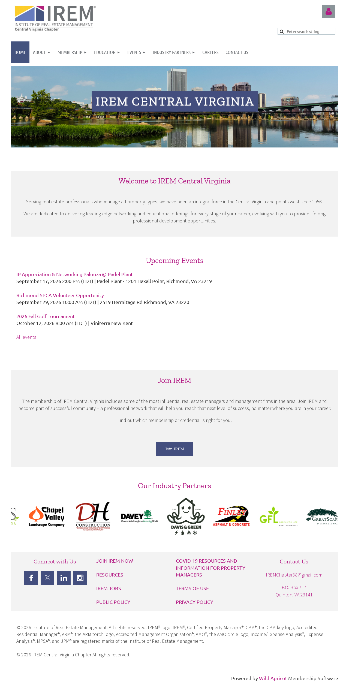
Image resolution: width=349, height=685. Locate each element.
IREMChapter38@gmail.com (294, 575)
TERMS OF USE (192, 588)
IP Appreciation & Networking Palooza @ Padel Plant (74, 274)
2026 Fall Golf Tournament (45, 316)
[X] (47, 578)
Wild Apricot (273, 678)
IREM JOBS (108, 588)
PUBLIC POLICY (113, 602)
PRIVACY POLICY (194, 602)
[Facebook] (31, 578)
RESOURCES (109, 574)
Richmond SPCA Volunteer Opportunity (60, 295)
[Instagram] (80, 578)
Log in (328, 11)
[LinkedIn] (64, 578)
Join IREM (174, 448)
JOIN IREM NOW (114, 560)
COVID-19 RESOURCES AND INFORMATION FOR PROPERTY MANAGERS (210, 567)
